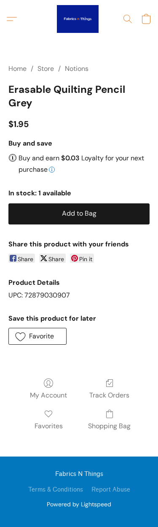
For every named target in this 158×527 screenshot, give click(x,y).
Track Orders (109, 395)
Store (45, 68)
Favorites (49, 426)
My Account (48, 395)
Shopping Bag (109, 426)
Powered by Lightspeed (79, 504)
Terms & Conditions (55, 489)
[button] (79, 19)
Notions (76, 68)
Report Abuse (110, 489)
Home (17, 68)
